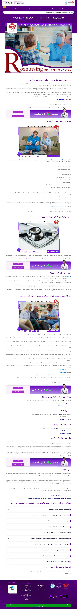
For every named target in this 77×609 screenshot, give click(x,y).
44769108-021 (63, 403)
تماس (23, 8)
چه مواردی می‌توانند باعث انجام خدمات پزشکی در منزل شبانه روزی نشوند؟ (55, 550)
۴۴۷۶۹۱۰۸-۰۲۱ (61, 206)
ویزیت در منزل (68, 276)
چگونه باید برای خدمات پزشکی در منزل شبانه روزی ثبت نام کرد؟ (57, 561)
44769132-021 (54, 493)
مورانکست (35, 606)
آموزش (29, 8)
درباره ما (59, 8)
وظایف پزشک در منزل (66, 159)
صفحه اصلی (64, 8)
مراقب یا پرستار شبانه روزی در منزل (53, 400)
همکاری (26, 8)
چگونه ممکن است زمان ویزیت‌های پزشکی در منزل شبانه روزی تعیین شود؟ (55, 556)
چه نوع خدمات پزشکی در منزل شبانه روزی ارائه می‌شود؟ (59, 509)
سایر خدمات (39, 8)
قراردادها (33, 8)
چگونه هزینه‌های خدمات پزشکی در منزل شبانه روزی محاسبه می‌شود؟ (56, 532)
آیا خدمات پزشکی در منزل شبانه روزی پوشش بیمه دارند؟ (59, 526)
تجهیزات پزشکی (17, 8)
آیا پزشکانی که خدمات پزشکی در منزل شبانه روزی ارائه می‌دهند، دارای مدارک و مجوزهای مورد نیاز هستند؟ (50, 538)
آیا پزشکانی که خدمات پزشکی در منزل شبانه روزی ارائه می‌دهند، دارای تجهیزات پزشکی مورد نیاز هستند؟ (50, 544)
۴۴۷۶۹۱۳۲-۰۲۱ (54, 206)
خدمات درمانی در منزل (58, 428)
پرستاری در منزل (62, 196)
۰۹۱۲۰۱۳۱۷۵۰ (54, 209)
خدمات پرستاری (54, 8)
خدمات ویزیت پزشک (67, 83)
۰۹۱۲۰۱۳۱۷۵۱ (61, 209)
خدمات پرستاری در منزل (61, 99)
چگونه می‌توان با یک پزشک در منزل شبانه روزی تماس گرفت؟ (58, 521)
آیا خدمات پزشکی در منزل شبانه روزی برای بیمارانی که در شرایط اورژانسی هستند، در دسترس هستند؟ (51, 515)
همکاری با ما (58, 414)
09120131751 (61, 101)
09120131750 (54, 495)
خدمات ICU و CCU (47, 8)
